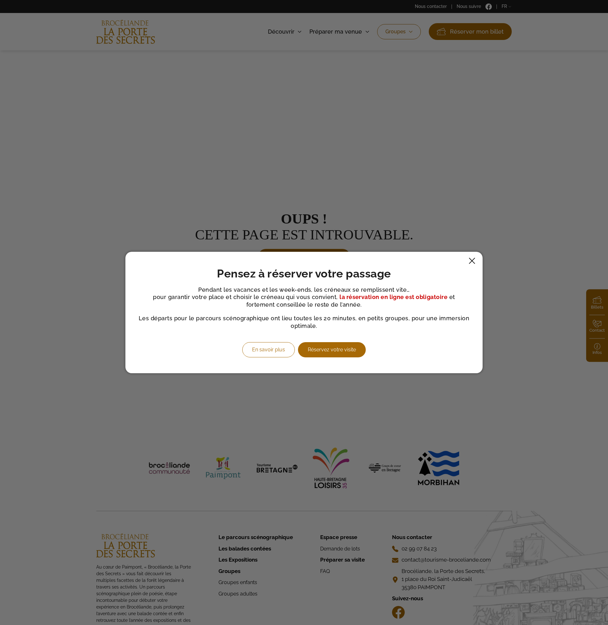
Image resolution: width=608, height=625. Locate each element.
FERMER (472, 261)
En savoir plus (268, 350)
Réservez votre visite (332, 350)
